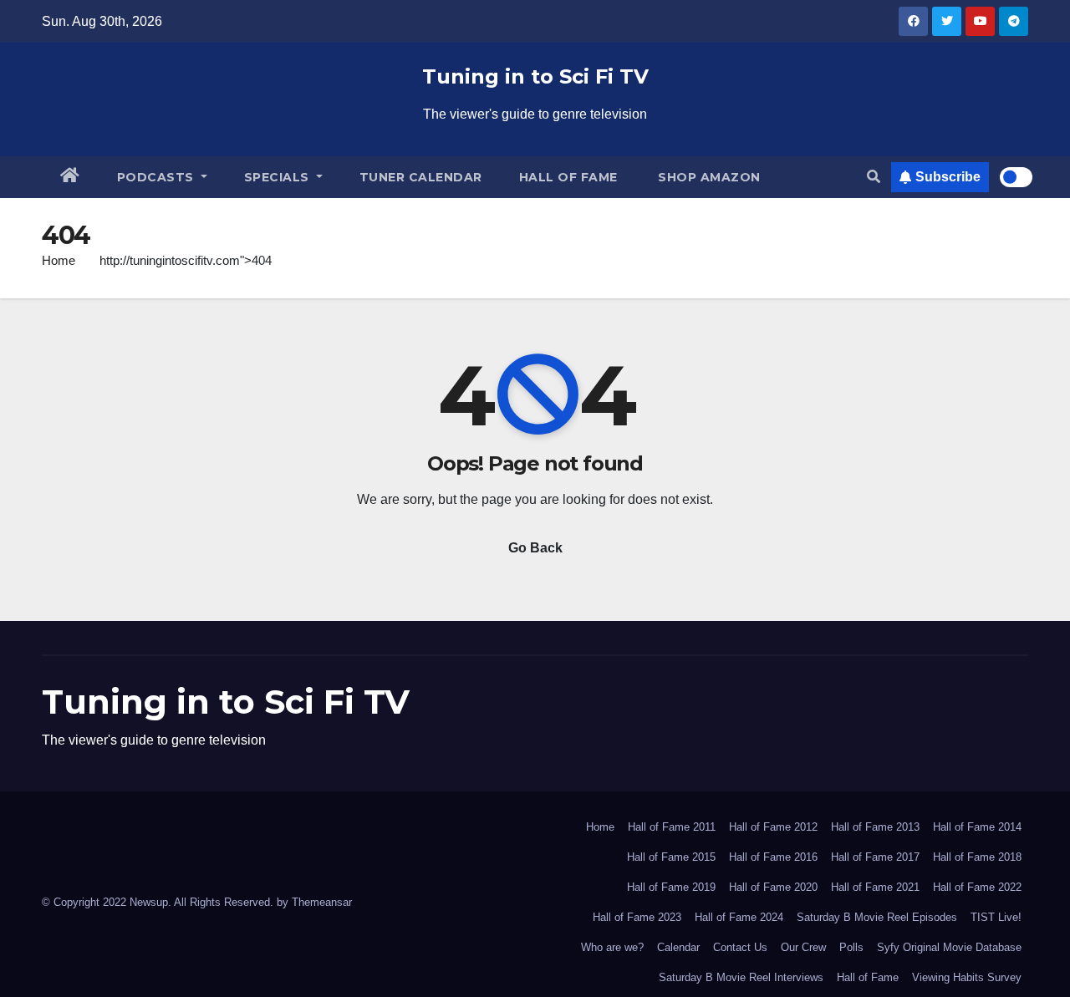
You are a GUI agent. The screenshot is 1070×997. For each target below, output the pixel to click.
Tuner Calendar (420, 177)
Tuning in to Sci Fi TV (535, 76)
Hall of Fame (568, 177)
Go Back (535, 548)
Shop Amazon (708, 177)
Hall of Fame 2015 (671, 857)
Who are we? (612, 947)
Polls (851, 947)
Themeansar (322, 902)
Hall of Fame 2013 (875, 827)
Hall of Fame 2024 (739, 917)
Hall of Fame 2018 (977, 857)
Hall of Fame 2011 (672, 827)
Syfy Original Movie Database (949, 947)
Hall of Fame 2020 (773, 887)
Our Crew (803, 947)
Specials (278, 177)
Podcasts (157, 177)
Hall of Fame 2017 (875, 857)
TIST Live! (996, 917)
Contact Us (740, 947)
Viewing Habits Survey (967, 977)
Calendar (678, 947)
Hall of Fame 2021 (875, 887)
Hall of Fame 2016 (773, 857)
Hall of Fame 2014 (977, 827)
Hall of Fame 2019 (671, 887)
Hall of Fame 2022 (977, 887)
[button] (873, 177)
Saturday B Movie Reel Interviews (741, 977)
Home (58, 260)
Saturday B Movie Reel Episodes (877, 917)
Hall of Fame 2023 (637, 917)
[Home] (70, 177)
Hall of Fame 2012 (773, 827)
